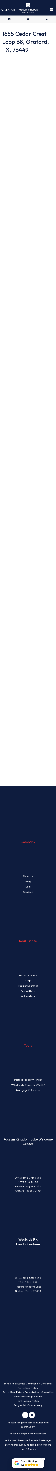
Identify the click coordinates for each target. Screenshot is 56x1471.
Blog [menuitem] (28, 881)
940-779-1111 (32, 1177)
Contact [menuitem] (28, 891)
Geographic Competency (28, 1405)
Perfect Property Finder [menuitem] (28, 1079)
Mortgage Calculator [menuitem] (28, 1090)
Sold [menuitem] (28, 886)
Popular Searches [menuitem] (28, 985)
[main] (28, 393)
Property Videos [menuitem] (28, 975)
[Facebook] (24, 1415)
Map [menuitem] (28, 980)
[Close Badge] (43, 1459)
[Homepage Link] (28, 7)
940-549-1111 (32, 1277)
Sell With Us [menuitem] (28, 996)
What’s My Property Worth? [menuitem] (28, 1084)
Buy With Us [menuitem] (28, 991)
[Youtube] (31, 1415)
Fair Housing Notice (28, 1400)
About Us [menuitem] (28, 876)
